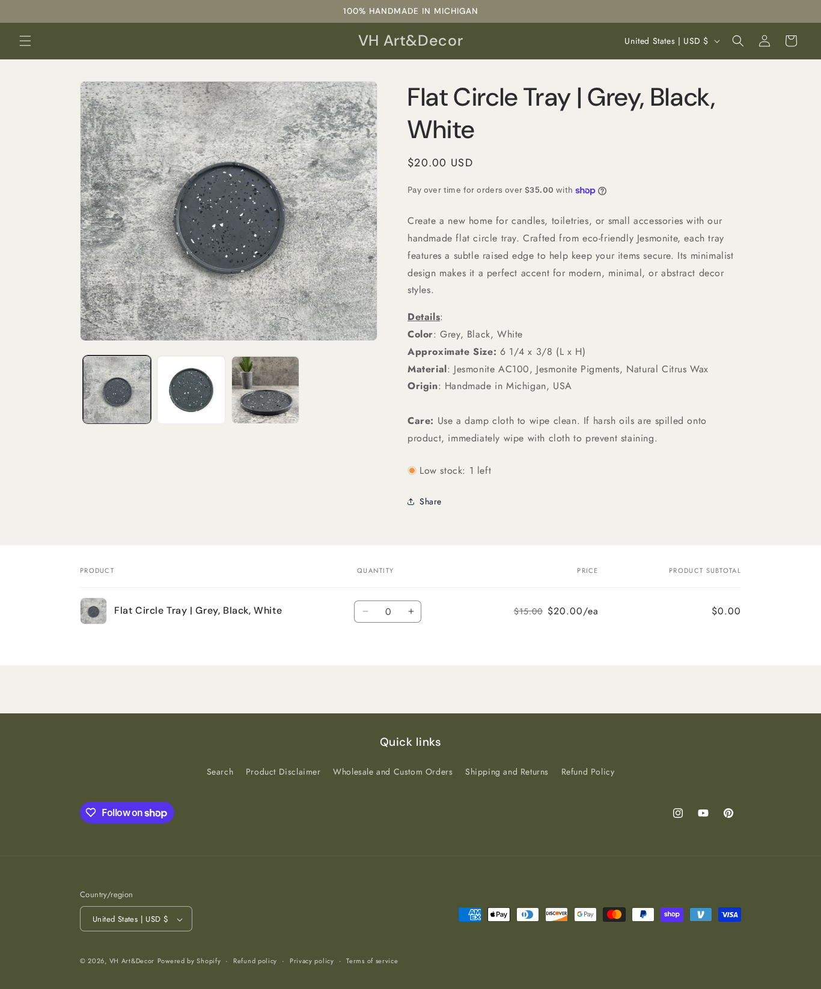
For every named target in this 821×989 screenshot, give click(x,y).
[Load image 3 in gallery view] (265, 390)
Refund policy (255, 961)
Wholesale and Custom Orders (393, 772)
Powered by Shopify (189, 961)
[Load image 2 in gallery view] (191, 390)
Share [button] (431, 501)
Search (220, 772)
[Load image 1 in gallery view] (117, 390)
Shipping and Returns (507, 772)
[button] (25, 41)
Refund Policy (588, 772)
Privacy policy (312, 961)
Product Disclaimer (283, 772)
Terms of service (372, 961)
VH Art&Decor (131, 961)
